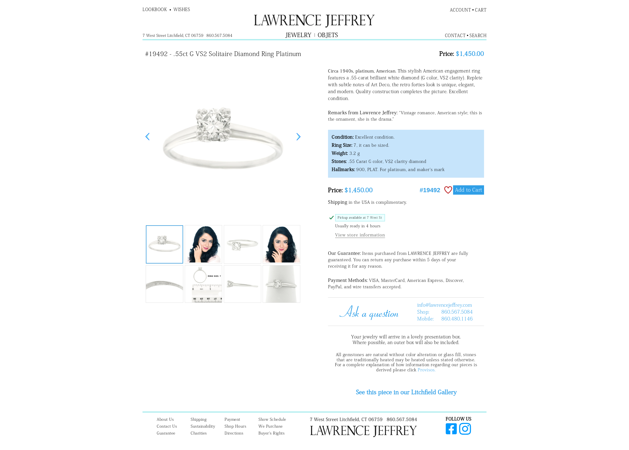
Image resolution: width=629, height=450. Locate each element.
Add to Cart (468, 189)
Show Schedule (272, 419)
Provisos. (427, 370)
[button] (298, 136)
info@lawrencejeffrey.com (444, 304)
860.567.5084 (457, 311)
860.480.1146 (457, 318)
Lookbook (155, 9)
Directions (234, 433)
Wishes (181, 9)
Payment (232, 419)
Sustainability (203, 426)
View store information (360, 235)
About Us (165, 419)
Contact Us (167, 426)
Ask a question (367, 311)
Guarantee (166, 433)
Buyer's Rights (271, 433)
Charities (199, 433)
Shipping (199, 419)
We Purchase (270, 426)
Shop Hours (235, 426)
